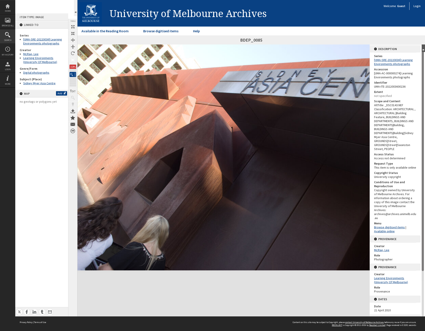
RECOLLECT (337, 325)
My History (8, 54)
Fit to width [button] (72, 40)
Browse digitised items (160, 31)
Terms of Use (40, 322)
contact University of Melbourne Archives (364, 322)
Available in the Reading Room (105, 31)
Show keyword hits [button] (72, 97)
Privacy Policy (26, 322)
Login (8, 69)
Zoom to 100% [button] (72, 60)
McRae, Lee (31, 54)
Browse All (8, 25)
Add (60, 93)
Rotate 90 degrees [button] (72, 53)
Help (196, 31)
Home (8, 11)
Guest (401, 6)
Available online (384, 231)
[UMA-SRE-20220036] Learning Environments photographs (42, 41)
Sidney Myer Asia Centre (39, 83)
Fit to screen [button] (72, 33)
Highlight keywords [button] (72, 104)
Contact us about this (72, 124)
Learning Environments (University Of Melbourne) (40, 60)
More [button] (7, 84)
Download (72, 111)
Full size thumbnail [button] (72, 26)
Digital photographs (36, 73)
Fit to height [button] (72, 46)
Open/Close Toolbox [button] (75, 8)
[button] (73, 74)
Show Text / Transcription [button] (72, 91)
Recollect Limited (377, 325)
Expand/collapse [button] (423, 48)
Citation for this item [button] (72, 131)
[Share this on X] (19, 309)
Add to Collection (72, 117)
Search (8, 40)
